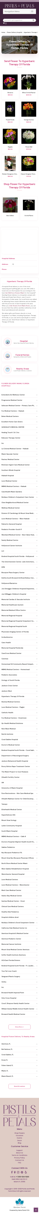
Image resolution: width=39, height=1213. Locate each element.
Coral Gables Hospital (10, 740)
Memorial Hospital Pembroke (12, 648)
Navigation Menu (12, 11)
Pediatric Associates (9, 675)
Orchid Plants (28, 215)
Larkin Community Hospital (12, 826)
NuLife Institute (7, 734)
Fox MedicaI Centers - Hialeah (13, 411)
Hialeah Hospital (8, 476)
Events (19, 1138)
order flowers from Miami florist (19, 306)
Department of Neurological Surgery (15, 756)
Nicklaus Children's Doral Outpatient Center (18, 923)
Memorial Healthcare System (12, 605)
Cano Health (6, 643)
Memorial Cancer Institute (11, 944)
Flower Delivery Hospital (14, 32)
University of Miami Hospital (12, 788)
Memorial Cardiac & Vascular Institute (16, 599)
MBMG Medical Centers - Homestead (16, 669)
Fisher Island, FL (7, 1065)
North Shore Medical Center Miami (14, 863)
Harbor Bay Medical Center (12, 896)
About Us (19, 1153)
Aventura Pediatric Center (11, 939)
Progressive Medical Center (12, 400)
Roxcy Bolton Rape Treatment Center (16, 766)
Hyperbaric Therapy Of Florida (13, 696)
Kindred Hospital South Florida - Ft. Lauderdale (19, 966)
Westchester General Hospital (13, 874)
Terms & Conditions (19, 1155)
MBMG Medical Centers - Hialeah (14, 486)
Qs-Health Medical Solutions (12, 723)
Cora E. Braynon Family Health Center (16, 1003)
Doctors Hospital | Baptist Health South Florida (19, 842)
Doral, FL (5, 1060)
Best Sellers (10, 215)
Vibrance (10, 92)
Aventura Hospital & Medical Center (15, 933)
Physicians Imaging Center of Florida (15, 632)
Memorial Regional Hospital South (14, 626)
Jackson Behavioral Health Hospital (15, 761)
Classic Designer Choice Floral (29, 174)
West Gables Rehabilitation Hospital (15, 869)
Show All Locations (19, 1086)
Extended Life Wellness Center (13, 395)
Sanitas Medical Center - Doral (13, 901)
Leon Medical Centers (10, 880)
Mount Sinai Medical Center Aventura (15, 950)
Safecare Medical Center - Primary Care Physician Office (20, 406)
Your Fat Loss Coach (9, 971)
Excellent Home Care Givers (12, 422)
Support (19, 1150)
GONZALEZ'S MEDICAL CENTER (13, 427)
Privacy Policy (19, 1158)
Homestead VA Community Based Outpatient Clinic (20, 664)
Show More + (19, 1027)
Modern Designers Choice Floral (10, 174)
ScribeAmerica (7, 637)
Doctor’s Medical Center (11, 745)
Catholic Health (7, 713)
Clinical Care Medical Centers (13, 906)
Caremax (5, 659)
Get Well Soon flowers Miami (14, 293)
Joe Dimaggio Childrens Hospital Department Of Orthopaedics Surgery (20, 589)
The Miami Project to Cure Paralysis (15, 772)
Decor (19, 1140)
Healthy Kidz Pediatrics (10, 912)
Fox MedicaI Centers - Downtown (14, 718)
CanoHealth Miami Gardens (12, 492)
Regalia (10, 147)
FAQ (19, 1163)
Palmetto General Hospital (12, 524)
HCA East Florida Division (11, 960)
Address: (5, 264)
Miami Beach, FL (7, 1076)
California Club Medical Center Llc (14, 928)
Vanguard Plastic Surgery (11, 977)
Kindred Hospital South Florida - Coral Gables (19, 750)
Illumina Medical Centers (11, 702)
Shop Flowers (19, 1133)
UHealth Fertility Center (11, 777)
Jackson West (7, 691)
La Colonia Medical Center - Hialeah (15, 449)
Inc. (3, 443)
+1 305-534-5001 (22, 1177)
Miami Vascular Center (10, 454)
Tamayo (4, 804)
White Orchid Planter (29, 92)
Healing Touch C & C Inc (10, 433)
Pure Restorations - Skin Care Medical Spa (17, 793)
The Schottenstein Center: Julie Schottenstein (19, 562)
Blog (19, 1143)
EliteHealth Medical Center (12, 810)
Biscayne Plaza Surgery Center (13, 573)
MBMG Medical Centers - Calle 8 (14, 836)
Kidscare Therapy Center (11, 438)
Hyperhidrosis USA (8, 815)
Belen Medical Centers (10, 416)
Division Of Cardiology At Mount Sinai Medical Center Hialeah (20, 513)
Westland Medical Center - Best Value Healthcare (20, 535)
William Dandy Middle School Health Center (18, 1009)
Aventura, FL (6, 1044)
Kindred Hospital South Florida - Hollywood (18, 556)
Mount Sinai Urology (9, 820)
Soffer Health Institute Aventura (14, 955)
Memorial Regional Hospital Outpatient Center (19, 621)
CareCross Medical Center (11, 653)
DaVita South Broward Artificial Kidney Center (19, 578)
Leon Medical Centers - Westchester (15, 885)
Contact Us (19, 1160)
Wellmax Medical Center (11, 508)
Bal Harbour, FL (7, 1049)
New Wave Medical (9, 729)
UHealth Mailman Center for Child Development (19, 799)
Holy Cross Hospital (9, 998)
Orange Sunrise (29, 120)
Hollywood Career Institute (12, 546)
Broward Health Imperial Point (13, 993)
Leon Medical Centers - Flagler (13, 707)
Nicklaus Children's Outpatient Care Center (18, 497)
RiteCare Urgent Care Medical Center (16, 465)
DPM (3, 567)
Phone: (4, 269)
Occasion (19, 1135)
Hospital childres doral (10, 917)
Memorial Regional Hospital (12, 616)
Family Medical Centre (10, 540)
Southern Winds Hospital (11, 470)
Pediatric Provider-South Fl (12, 529)
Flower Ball (29, 147)
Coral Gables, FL (8, 1055)
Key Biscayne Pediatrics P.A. (12, 853)
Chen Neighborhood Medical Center (15, 503)
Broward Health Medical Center (13, 1014)
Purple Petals (10, 120)
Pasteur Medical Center (10, 459)
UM (3, 783)
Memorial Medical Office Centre (14, 610)
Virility (4, 982)
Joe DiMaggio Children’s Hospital (14, 594)
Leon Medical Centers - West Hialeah (16, 519)
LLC (3, 551)
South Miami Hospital (9, 831)
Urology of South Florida (11, 680)
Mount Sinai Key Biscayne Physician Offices (18, 858)
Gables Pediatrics (8, 847)
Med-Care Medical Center (11, 890)
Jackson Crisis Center (10, 686)
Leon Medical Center (9, 481)
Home (3, 32)
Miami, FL (5, 1071)
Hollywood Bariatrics (9, 583)
